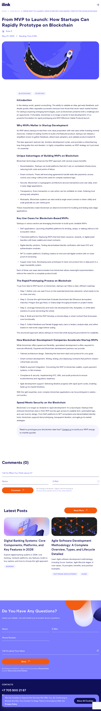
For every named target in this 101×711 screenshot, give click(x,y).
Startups (39, 93)
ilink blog (15, 11)
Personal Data (41, 491)
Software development (65, 574)
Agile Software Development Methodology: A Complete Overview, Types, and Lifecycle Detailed (73, 547)
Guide (84, 574)
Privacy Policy (11, 704)
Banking (10, 566)
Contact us (66, 429)
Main (4, 11)
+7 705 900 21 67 (14, 690)
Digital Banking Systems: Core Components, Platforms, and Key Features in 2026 (24, 545)
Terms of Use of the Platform (62, 491)
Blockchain (24, 93)
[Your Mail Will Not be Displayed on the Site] (75, 482)
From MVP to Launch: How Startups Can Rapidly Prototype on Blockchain (60, 11)
